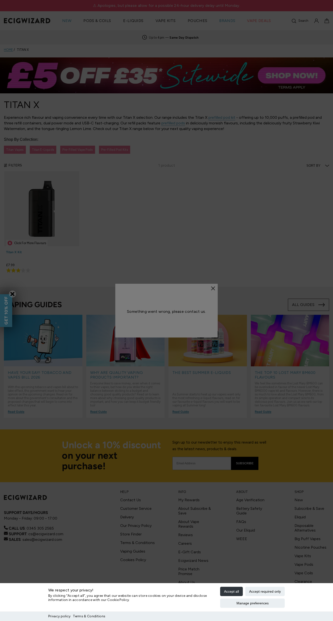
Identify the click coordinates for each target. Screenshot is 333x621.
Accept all (231, 591)
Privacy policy (59, 616)
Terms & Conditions (89, 616)
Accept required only (265, 591)
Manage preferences (252, 603)
